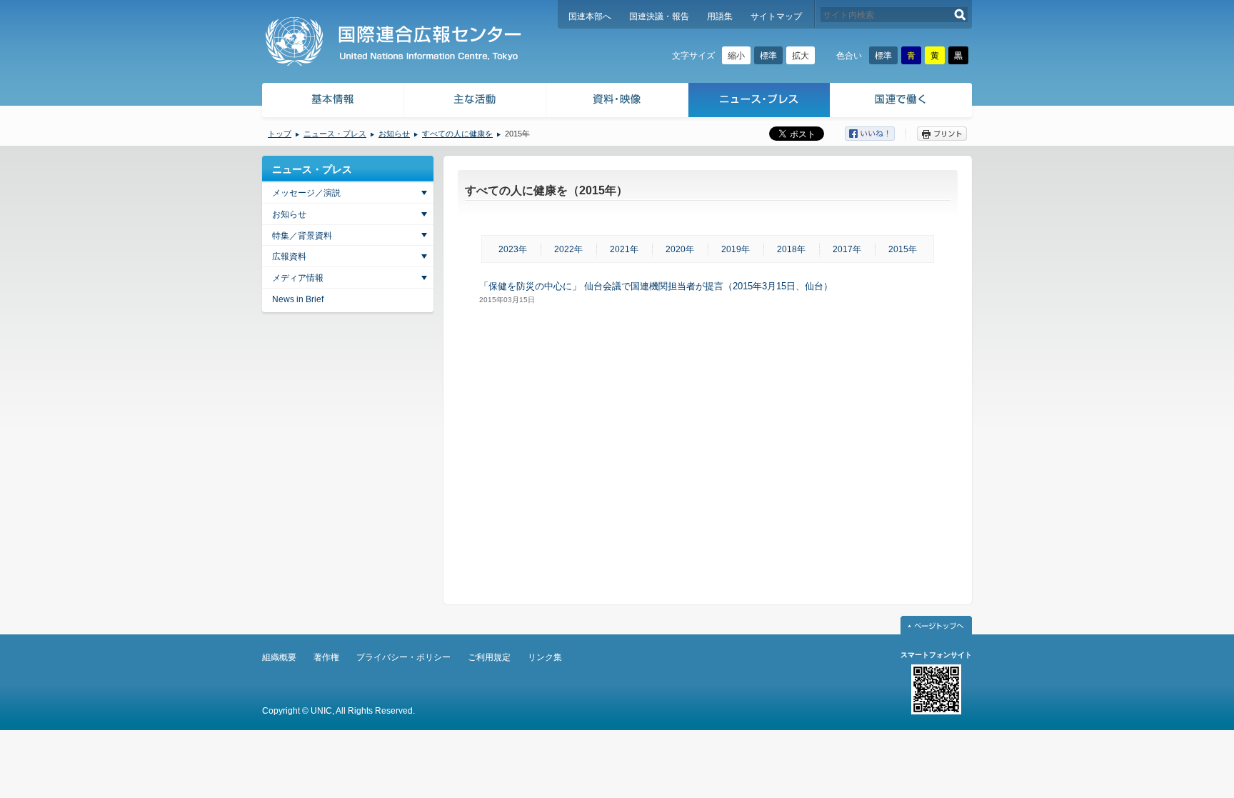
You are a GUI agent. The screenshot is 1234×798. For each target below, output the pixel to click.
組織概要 (279, 657)
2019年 (735, 249)
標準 (768, 56)
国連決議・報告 (659, 16)
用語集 (720, 16)
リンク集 (545, 657)
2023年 (512, 249)
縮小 (736, 56)
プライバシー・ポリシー (403, 657)
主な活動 (475, 101)
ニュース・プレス (759, 101)
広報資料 (289, 256)
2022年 (568, 249)
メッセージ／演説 (306, 193)
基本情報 (332, 101)
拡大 (800, 56)
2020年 (680, 249)
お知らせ (394, 133)
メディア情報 (297, 278)
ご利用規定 (489, 657)
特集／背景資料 (302, 236)
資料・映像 (617, 101)
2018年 (791, 249)
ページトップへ (936, 625)
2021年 (624, 249)
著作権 (326, 657)
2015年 (902, 249)
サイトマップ (776, 16)
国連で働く (902, 101)
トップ (279, 133)
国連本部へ (589, 16)
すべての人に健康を (457, 133)
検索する (960, 14)
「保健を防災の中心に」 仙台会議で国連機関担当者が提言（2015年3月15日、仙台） (656, 286)
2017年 (847, 249)
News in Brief (297, 299)
